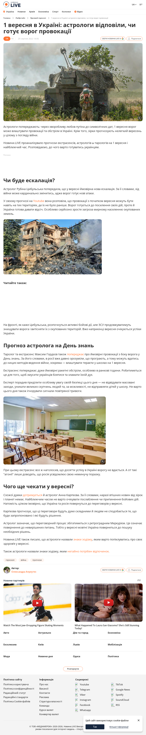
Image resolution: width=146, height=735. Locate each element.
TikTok (119, 684)
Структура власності (50, 701)
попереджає (76, 354)
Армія (32, 12)
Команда (44, 705)
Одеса (76, 656)
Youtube (39, 201)
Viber (83, 694)
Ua (133, 4)
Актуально (44, 632)
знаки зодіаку (82, 539)
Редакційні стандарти (15, 697)
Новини (22, 12)
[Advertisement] (55, 163)
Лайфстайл (20, 18)
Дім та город (80, 632)
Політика (113, 656)
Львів (76, 644)
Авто (6, 632)
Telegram (85, 689)
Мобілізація (115, 644)
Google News (123, 689)
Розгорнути (73, 668)
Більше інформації (119, 726)
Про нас (43, 684)
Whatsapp (85, 710)
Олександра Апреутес (23, 571)
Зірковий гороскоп (38, 18)
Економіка (43, 12)
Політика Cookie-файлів (16, 701)
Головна (6, 18)
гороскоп (10, 560)
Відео (80, 12)
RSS (118, 705)
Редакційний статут (14, 692)
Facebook (85, 705)
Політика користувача (16, 684)
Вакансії (43, 688)
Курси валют (46, 710)
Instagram (85, 699)
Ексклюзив (10, 644)
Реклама (44, 697)
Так (95, 726)
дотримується (33, 495)
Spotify (119, 694)
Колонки (66, 12)
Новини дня (45, 656)
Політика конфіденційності (18, 688)
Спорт (55, 12)
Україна (10, 11)
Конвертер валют (49, 714)
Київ (41, 644)
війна (23, 560)
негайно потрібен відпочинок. (88, 551)
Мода (6, 656)
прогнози (37, 560)
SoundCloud (122, 699)
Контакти (44, 692)
